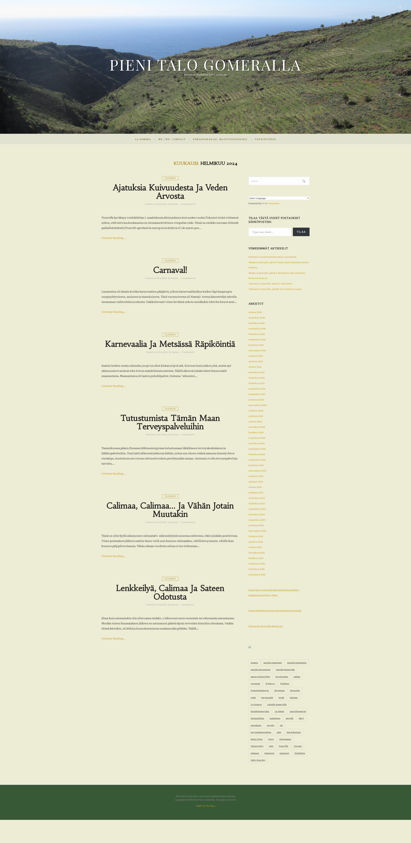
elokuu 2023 (255, 487)
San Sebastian (294, 732)
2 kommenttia (188, 522)
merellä (289, 718)
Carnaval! (170, 270)
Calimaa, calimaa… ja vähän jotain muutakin (170, 510)
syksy (271, 739)
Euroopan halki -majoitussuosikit (220, 139)
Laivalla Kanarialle (277, 704)
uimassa (255, 753)
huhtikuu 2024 (257, 443)
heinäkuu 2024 (257, 426)
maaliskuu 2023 (257, 508)
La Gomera (143, 139)
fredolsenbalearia (260, 690)
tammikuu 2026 (257, 339)
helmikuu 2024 (257, 454)
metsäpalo (256, 725)
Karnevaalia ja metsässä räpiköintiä (170, 344)
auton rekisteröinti (260, 676)
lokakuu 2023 (256, 476)
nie (281, 725)
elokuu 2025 (255, 366)
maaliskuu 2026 (257, 328)
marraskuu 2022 (257, 530)
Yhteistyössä (265, 139)
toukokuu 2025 (257, 377)
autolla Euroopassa (260, 669)
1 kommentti (188, 352)
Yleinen (170, 178)
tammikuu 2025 (257, 394)
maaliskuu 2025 (257, 388)
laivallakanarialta (260, 711)
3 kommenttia (188, 278)
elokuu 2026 (255, 312)
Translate (273, 203)
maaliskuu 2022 (257, 574)
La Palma (279, 711)
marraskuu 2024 (257, 405)
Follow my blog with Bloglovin (266, 626)
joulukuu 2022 (256, 525)
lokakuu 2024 (256, 410)
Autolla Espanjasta (296, 662)
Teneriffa (283, 746)
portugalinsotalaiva (261, 732)
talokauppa (285, 739)
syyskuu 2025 (256, 361)
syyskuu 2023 (256, 481)
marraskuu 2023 (257, 470)
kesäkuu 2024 (256, 432)
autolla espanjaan (272, 662)
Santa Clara (257, 739)
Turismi (298, 746)
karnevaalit (267, 697)
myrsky (271, 725)
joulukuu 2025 (256, 344)
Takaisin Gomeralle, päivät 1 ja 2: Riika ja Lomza (275, 288)
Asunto (254, 662)
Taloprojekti (257, 746)
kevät (281, 697)
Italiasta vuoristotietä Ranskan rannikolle (272, 256)
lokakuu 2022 (256, 536)
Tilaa (301, 231)
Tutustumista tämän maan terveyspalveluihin (170, 422)
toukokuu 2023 (257, 497)
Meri (301, 718)
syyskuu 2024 (256, 415)
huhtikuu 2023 (257, 503)
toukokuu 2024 (257, 437)
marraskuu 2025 (257, 350)
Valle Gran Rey (258, 759)
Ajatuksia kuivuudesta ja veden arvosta (170, 192)
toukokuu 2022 (257, 563)
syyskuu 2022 (256, 541)
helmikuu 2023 (257, 514)
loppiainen (275, 718)
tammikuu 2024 (257, 459)
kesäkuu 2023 (256, 492)
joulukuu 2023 (256, 465)
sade (279, 732)
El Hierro (270, 683)
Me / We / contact (172, 139)
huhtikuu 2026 (257, 323)
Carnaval (255, 683)
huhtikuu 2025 (257, 383)
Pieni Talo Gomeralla (205, 64)
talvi (271, 746)
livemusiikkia (257, 718)
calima (296, 676)
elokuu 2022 (255, 547)
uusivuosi (284, 753)
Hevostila (295, 690)
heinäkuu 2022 (257, 552)
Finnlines (284, 683)
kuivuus (294, 697)
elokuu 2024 (255, 421)
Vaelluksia (299, 753)
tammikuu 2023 (257, 519)
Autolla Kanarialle (285, 669)
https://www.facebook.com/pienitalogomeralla (275, 610)
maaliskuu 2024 (257, 448)
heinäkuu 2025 (257, 372)
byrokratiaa (281, 676)
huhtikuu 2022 (257, 569)
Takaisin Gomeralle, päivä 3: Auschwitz (270, 283)
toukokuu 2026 (257, 317)
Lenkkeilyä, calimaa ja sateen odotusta (170, 592)
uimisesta (269, 753)
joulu (253, 697)
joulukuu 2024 (256, 399)
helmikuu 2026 (257, 333)
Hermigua (279, 690)
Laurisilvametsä (297, 711)
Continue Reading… (113, 238)
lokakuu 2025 (256, 355)
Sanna (174, 203)
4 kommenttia (188, 203)
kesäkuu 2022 (256, 558)
